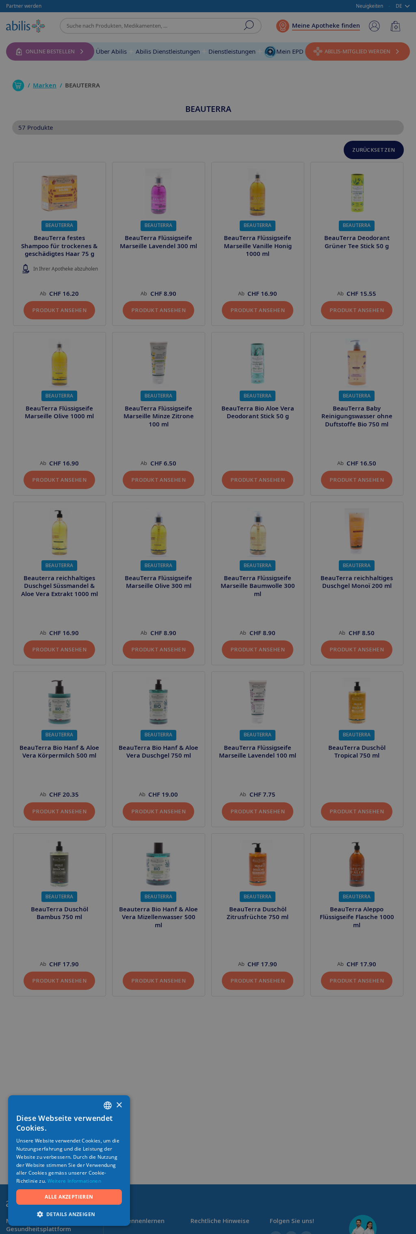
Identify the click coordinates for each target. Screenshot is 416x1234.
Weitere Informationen (74, 1180)
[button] (69, 1214)
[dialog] (208, 617)
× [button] (119, 1105)
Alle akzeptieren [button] (69, 1196)
